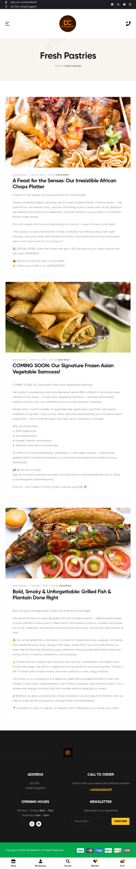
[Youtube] (124, 5)
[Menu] (7, 23)
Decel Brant (62, 175)
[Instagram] (130, 5)
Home (58, 66)
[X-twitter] (118, 5)
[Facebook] (112, 5)
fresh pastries (20, 175)
